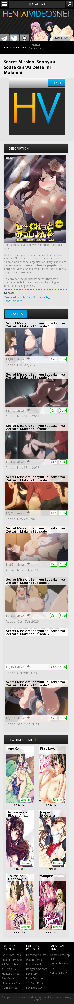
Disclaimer (49, 997)
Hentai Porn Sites (12, 959)
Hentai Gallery (58, 972)
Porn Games (9, 987)
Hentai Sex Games (13, 983)
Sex (29, 297)
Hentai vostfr (34, 964)
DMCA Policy (64, 997)
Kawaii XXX (61, 37)
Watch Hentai (34, 959)
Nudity (21, 297)
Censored (10, 297)
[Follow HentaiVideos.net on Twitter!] (14, 39)
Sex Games (9, 978)
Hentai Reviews (59, 963)
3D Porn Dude (35, 983)
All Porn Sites (10, 964)
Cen (54, 359)
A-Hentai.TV (9, 969)
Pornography (41, 297)
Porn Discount (35, 978)
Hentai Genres (58, 968)
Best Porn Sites (11, 955)
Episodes (16, 314)
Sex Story (32, 973)
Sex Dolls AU (34, 987)
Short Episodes (13, 301)
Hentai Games (10, 973)
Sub (63, 359)
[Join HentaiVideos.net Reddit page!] (24, 39)
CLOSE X (56, 83)
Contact (37, 1000)
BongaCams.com (36, 969)
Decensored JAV (36, 955)
